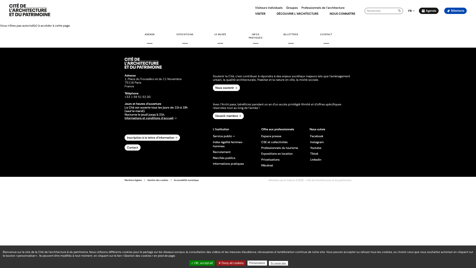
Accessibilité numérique (186, 180)
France (129, 86)
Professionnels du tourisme (279, 148)
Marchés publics (224, 158)
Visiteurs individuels (269, 8)
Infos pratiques (256, 36)
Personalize (257, 263)
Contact (326, 34)
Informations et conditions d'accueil (149, 118)
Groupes (292, 8)
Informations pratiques (228, 164)
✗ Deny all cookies (231, 263)
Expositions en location (277, 154)
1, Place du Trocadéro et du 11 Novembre (153, 79)
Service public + (224, 136)
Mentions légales (133, 180)
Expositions (185, 34)
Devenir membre (226, 116)
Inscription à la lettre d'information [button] (150, 138)
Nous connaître (342, 14)
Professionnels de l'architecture (323, 8)
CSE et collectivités (274, 142)
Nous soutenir (224, 88)
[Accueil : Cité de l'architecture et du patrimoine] (29, 10)
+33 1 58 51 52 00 (138, 97)
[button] (470, 66)
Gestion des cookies (157, 180)
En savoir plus (278, 263)
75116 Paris (133, 82)
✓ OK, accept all (202, 263)
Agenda (431, 11)
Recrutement (222, 152)
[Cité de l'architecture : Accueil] (143, 69)
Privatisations (270, 160)
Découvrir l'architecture (298, 14)
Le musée (220, 34)
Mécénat (267, 165)
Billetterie (457, 11)
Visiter (260, 14)
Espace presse (271, 136)
